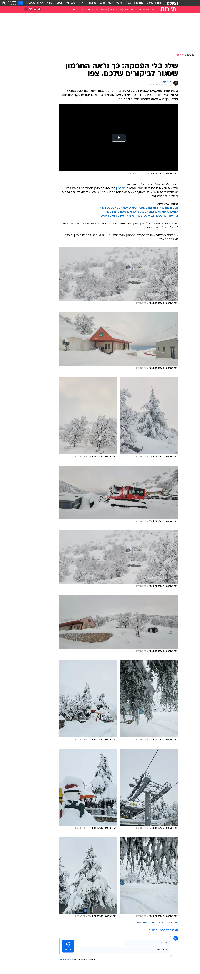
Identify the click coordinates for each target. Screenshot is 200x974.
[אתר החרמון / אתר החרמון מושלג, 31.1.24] (149, 418)
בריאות (92, 3)
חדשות (160, 3)
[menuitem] (158, 3)
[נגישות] (4, 3)
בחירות (139, 3)
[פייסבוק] (26, 9)
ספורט (150, 3)
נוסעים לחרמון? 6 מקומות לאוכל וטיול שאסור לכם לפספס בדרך (139, 208)
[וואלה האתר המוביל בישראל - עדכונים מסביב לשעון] (172, 3)
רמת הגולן (161, 923)
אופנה (59, 3)
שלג (168, 923)
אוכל (102, 3)
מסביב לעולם (116, 10)
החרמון (120, 188)
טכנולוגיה (70, 3)
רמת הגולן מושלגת (146, 923)
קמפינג (104, 10)
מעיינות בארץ (92, 10)
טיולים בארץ (143, 10)
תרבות (129, 3)
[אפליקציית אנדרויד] (39, 9)
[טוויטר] (30, 9)
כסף (110, 3)
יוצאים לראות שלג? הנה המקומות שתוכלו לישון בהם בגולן (142, 211)
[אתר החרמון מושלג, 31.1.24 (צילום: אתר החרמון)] (118, 276)
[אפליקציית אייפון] (35, 9)
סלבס (119, 3)
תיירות (82, 3)
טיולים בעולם (129, 10)
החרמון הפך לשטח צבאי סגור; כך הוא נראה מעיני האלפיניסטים (139, 215)
